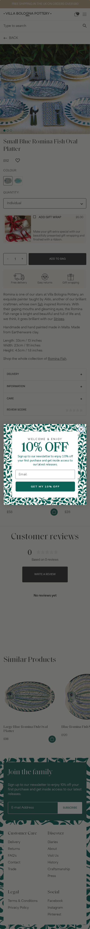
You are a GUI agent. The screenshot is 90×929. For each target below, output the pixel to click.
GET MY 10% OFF (45, 486)
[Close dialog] (81, 429)
